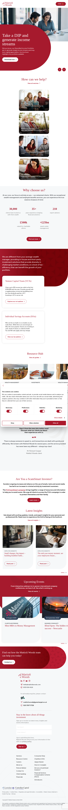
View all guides (34, 357)
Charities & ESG (39, 759)
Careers (18, 762)
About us (19, 765)
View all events (33, 591)
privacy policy (26, 741)
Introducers (38, 780)
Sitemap (13, 794)
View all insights (33, 520)
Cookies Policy (13, 792)
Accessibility (39, 792)
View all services (33, 83)
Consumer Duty (39, 756)
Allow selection (34, 423)
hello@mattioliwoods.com (32, 684)
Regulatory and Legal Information (27, 792)
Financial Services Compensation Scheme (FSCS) (42, 775)
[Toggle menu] (61, 4)
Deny (12, 423)
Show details (58, 417)
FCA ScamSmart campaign (16, 490)
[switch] (25, 411)
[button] (59, 69)
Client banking (21, 774)
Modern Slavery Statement (50, 792)
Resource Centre (21, 759)
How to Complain (40, 765)
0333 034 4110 (28, 687)
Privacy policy (5, 792)
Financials (19, 777)
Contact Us (20, 771)
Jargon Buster (39, 762)
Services (19, 756)
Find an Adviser (21, 768)
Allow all (55, 423)
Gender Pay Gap (6, 794)
